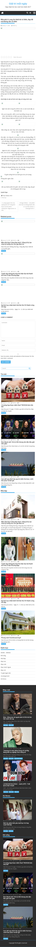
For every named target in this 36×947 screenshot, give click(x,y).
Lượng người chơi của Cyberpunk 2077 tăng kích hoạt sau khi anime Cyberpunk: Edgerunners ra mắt (8, 206)
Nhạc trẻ (3, 670)
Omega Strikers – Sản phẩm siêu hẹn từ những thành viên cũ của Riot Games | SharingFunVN (27, 205)
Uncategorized (5, 676)
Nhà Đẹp (4, 197)
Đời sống (4, 413)
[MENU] (34, 13)
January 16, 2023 (8, 821)
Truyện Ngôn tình (6, 673)
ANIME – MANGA (5, 652)
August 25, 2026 (6, 440)
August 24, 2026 (6, 477)
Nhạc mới (3, 664)
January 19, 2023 (6, 240)
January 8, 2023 (8, 781)
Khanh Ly (15, 25)
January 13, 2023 (8, 715)
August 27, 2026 (6, 403)
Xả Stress (3, 679)
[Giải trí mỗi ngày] (2, 13)
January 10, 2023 (8, 748)
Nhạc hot (3, 661)
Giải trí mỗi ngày (18, 3)
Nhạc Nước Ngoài (6, 667)
